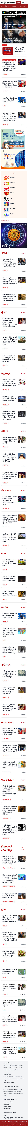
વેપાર (4, 569)
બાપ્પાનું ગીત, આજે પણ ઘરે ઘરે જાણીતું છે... (13, 1091)
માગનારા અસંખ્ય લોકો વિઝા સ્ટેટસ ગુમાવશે (13, 1076)
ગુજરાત (19, 6)
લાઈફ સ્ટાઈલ (6, 799)
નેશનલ (14, 6)
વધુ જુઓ (23, 253)
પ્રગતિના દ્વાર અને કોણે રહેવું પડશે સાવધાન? (13, 1065)
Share (24, 54)
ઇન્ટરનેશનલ (6, 91)
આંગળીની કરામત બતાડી (9, 1082)
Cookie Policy (7, 1106)
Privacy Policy (7, 1108)
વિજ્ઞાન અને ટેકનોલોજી (8, 868)
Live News (17, 54)
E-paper (18, 2)
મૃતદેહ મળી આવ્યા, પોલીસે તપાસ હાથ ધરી (13, 1089)
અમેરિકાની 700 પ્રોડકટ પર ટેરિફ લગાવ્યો (13, 1067)
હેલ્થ (4, 925)
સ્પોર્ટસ (4, 106)
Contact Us (6, 1104)
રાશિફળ (5, 74)
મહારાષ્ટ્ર (5, 389)
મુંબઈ (24, 6)
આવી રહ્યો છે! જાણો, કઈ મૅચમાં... (11, 1070)
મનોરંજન (5, 681)
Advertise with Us (8, 1102)
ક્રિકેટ (4, 977)
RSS (5, 1115)
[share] (20, 994)
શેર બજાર (5, 508)
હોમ (2, 6)
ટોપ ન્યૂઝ (7, 6)
